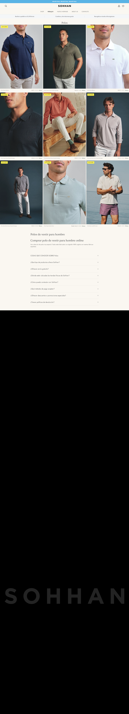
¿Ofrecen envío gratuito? (40, 269)
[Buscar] (6, 6)
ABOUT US (75, 12)
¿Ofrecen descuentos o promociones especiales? (48, 295)
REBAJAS (50, 12)
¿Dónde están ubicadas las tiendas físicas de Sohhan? (50, 275)
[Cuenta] (118, 6)
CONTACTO (85, 12)
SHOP (42, 12)
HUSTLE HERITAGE (62, 12)
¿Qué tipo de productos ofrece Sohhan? (45, 262)
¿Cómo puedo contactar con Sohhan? (44, 282)
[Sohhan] (64, 6)
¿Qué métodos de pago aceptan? (43, 289)
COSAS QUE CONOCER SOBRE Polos (44, 255)
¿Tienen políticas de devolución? (42, 302)
